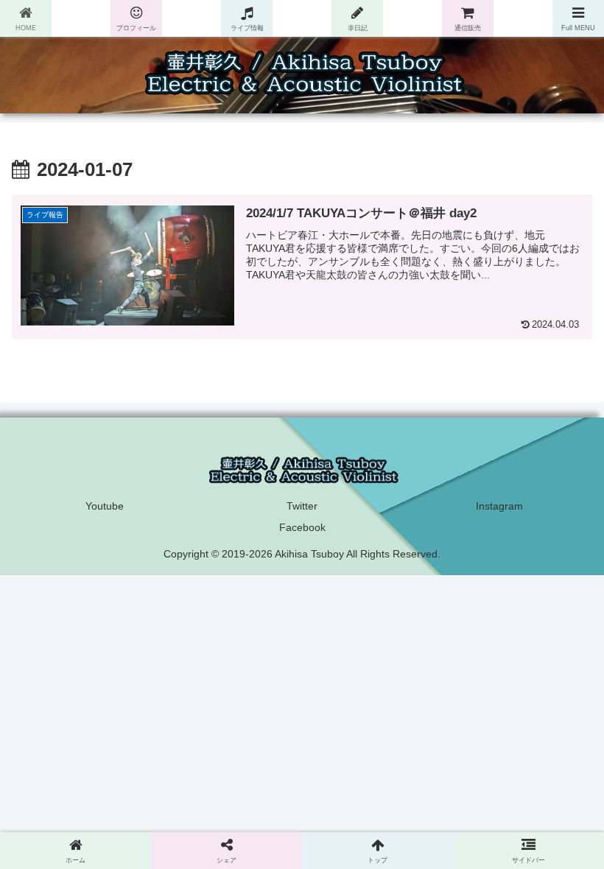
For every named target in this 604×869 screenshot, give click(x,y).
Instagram (499, 506)
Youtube (104, 506)
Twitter (302, 506)
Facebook (302, 527)
